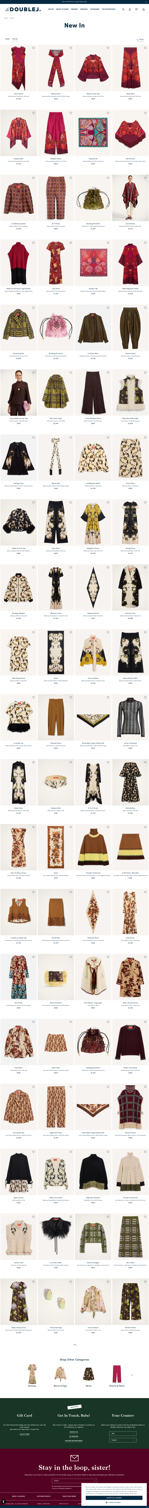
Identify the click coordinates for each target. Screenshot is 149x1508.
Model (7, 39)
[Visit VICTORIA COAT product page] (130, 587)
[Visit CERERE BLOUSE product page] (93, 652)
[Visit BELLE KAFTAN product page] (130, 782)
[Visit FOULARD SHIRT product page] (18, 133)
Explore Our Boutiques (74, 1441)
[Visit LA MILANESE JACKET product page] (18, 198)
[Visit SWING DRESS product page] (130, 522)
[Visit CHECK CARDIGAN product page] (93, 1237)
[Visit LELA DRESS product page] (56, 263)
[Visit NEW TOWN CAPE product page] (56, 392)
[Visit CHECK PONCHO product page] (130, 1107)
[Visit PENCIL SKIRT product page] (130, 457)
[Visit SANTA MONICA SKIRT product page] (130, 652)
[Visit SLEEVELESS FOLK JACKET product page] (130, 392)
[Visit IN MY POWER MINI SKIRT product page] (130, 847)
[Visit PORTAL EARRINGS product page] (56, 1302)
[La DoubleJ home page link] (22, 9)
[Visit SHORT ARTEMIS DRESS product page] (130, 977)
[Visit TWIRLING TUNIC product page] (18, 457)
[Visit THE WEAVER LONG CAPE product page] (93, 977)
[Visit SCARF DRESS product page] (18, 68)
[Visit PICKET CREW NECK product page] (130, 1042)
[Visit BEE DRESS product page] (18, 977)
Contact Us (74, 1432)
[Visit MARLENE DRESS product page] (56, 587)
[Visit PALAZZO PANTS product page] (56, 133)
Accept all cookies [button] (114, 1498)
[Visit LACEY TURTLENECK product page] (130, 717)
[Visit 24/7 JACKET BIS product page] (18, 1107)
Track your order (69, 1496)
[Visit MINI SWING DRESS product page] (18, 652)
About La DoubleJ (18, 1496)
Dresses (74, 9)
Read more (133, 1493)
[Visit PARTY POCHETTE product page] (56, 977)
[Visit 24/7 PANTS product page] (56, 198)
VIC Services (73, 1436)
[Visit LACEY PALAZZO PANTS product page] (93, 392)
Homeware (94, 9)
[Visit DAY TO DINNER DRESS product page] (18, 847)
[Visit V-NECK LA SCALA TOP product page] (18, 912)
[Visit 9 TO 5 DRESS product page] (93, 782)
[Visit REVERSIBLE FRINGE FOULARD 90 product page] (93, 717)
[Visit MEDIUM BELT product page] (56, 782)
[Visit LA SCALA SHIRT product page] (93, 328)
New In (51, 9)
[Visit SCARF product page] (56, 652)
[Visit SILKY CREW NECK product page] (56, 1172)
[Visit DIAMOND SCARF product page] (93, 587)
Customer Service (43, 1496)
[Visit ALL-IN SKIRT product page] (130, 1237)
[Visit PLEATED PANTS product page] (56, 717)
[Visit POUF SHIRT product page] (18, 1042)
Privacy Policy (64, 1504)
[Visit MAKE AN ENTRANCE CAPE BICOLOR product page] (18, 263)
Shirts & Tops (60, 1386)
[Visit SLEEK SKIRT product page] (130, 68)
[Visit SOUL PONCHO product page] (130, 198)
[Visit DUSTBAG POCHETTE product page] (93, 198)
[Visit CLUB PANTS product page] (56, 522)
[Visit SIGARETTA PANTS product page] (56, 1107)
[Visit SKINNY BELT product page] (56, 457)
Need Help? (75, 1407)
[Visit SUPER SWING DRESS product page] (18, 1302)
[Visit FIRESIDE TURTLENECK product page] (93, 847)
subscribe (95, 1481)
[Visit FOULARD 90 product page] (93, 133)
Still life (15, 39)
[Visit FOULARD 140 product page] (93, 263)
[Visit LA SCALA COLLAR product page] (56, 1237)
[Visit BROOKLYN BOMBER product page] (18, 587)
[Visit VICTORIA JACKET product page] (18, 328)
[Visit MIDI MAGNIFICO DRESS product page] (130, 263)
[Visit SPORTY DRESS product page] (18, 1172)
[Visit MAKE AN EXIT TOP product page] (93, 68)
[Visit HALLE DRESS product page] (18, 782)
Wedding (84, 9)
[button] (114, 1502)
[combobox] (123, 1433)
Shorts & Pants (116, 1386)
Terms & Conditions (43, 1504)
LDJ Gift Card (24, 1434)
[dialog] (114, 1494)
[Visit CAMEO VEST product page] (18, 1237)
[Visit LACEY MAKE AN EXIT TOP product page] (18, 392)
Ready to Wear (62, 9)
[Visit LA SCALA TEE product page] (18, 717)
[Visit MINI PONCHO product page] (130, 133)
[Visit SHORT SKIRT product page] (56, 1042)
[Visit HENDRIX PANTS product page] (130, 1302)
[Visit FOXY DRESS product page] (130, 912)
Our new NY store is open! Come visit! (74, 1)
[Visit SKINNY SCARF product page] (56, 68)
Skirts (89, 1386)
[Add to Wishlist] (33, 48)
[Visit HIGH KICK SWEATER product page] (93, 1172)
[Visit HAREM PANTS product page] (130, 328)
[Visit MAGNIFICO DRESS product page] (93, 522)
